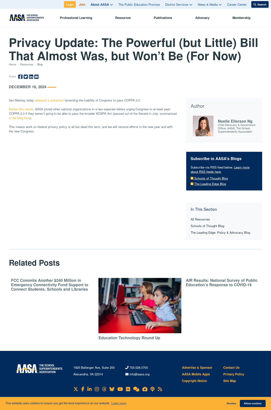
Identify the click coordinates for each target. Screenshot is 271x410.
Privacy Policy (233, 374)
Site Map (229, 381)
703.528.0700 (138, 367)
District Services (177, 4)
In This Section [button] (204, 209)
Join (82, 4)
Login (70, 4)
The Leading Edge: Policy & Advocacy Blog (220, 232)
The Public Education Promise (139, 4)
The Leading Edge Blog (209, 183)
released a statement (49, 100)
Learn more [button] (118, 403)
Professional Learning (76, 17)
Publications (163, 17)
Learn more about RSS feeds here (220, 169)
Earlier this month (21, 109)
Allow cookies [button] (253, 403)
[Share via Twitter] (26, 76)
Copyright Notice (194, 381)
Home (13, 64)
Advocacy (202, 17)
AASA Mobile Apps (196, 374)
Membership (241, 17)
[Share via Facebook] (20, 76)
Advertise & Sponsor (197, 367)
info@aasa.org (139, 374)
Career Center (237, 4)
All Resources (200, 219)
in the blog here (19, 117)
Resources (123, 17)
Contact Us (231, 367)
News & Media (208, 4)
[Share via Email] (36, 76)
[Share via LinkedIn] (31, 76)
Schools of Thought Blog (210, 178)
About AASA (100, 4)
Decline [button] (231, 403)
